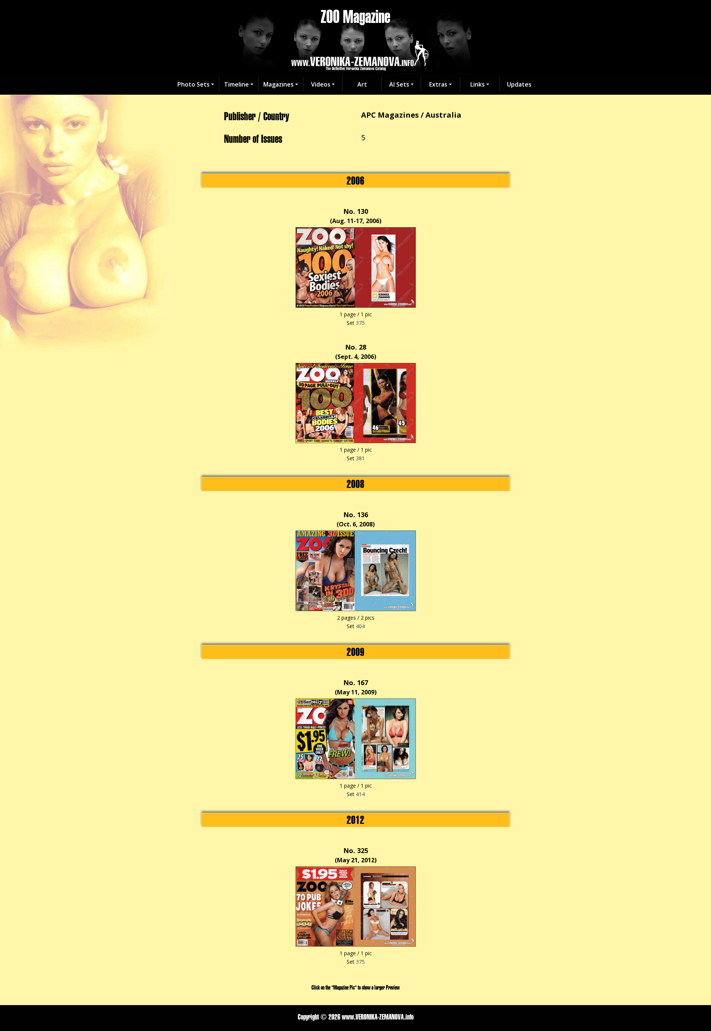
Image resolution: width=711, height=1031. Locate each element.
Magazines (278, 84)
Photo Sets (193, 84)
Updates (519, 84)
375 (360, 322)
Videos (320, 84)
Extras (438, 84)
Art (362, 84)
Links (477, 84)
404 (360, 626)
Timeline (236, 84)
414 (360, 794)
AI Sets (399, 84)
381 (360, 458)
